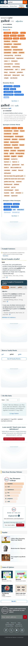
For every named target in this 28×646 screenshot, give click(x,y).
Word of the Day (13, 512)
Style (3, 400)
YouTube (16, 630)
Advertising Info (9, 624)
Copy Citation (15, 413)
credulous (5, 287)
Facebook (6, 630)
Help (8, 622)
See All (13, 601)
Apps (19, 622)
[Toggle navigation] (2, 2)
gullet (19, 354)
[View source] (7, 277)
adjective (19, 21)
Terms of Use (18, 626)
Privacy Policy (10, 626)
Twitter (11, 630)
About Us (13, 622)
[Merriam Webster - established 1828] (5, 2)
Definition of (8, 317)
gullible (20, 287)
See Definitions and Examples (13, 518)
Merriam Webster (5, 610)
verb (16, 105)
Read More (5, 255)
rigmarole (13, 515)
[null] (19, 516)
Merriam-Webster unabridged (14, 438)
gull (10, 108)
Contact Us (19, 624)
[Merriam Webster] (13, 509)
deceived (13, 287)
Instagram (22, 630)
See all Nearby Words (13, 359)
